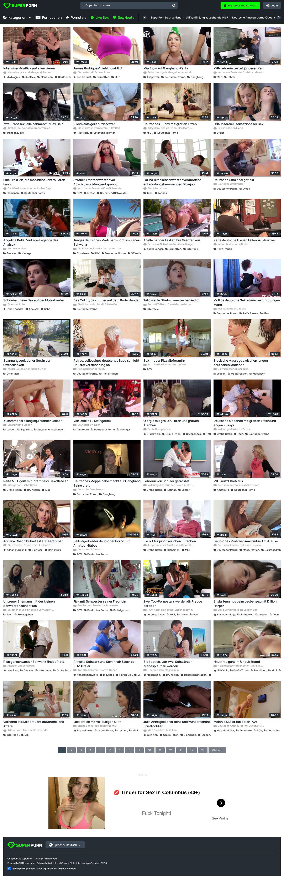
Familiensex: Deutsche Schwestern (98, 605)
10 (149, 750)
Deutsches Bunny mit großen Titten (170, 124)
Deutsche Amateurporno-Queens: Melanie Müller (240, 726)
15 (202, 750)
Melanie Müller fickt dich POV (235, 722)
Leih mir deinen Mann (230, 128)
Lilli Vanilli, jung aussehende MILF (207, 17)
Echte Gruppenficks (159, 429)
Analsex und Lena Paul (21, 665)
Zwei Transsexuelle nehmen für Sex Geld (33, 124)
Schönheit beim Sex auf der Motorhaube (33, 300)
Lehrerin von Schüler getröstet (166, 481)
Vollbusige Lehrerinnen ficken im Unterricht (170, 485)
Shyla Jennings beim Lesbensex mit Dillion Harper (245, 603)
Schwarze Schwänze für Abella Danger (170, 244)
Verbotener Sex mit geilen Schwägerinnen (30, 610)
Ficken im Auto (16, 304)
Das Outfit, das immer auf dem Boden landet (106, 300)
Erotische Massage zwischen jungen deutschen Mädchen (241, 362)
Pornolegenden (16, 248)
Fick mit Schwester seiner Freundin (99, 601)
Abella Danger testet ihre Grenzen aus (171, 240)
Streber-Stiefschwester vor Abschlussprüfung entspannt (95, 182)
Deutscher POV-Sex (89, 549)
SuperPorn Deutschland (166, 17)
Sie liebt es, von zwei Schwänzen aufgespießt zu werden (167, 663)
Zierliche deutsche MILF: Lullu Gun (98, 304)
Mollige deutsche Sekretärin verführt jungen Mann (247, 302)
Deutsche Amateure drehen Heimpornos (240, 545)
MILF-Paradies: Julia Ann (162, 730)
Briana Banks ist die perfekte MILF (97, 726)
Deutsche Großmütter (230, 184)
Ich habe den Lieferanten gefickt (166, 364)
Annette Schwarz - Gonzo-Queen (97, 670)
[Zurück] (145, 17)
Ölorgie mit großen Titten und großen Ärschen (171, 423)
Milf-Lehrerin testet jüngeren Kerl (239, 68)
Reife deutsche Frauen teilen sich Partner (245, 240)
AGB (19, 863)
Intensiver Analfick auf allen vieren (29, 68)
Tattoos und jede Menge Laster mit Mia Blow (170, 72)
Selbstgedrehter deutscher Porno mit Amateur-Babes (101, 543)
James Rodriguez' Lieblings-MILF (97, 68)
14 (191, 750)
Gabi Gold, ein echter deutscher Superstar (30, 188)
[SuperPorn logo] (20, 6)
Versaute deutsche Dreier (232, 244)
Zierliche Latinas (157, 188)
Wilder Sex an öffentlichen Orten (27, 369)
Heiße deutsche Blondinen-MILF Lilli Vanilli (240, 665)
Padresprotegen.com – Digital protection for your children (44, 868)
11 (160, 750)
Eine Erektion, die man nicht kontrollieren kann (34, 182)
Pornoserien (52, 17)
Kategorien (17, 17)
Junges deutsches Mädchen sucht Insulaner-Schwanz (107, 242)
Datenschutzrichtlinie (48, 863)
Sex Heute (126, 17)
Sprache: (65, 845)
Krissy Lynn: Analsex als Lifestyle (27, 730)
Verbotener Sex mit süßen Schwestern (100, 188)
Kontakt (11, 863)
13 (181, 750)
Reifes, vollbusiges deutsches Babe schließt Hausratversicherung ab (106, 362)
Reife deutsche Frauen (91, 369)
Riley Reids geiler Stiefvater (94, 124)
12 (170, 750)
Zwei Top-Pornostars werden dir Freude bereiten (172, 603)
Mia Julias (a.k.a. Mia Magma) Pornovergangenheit (30, 72)
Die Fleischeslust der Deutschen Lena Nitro (100, 248)
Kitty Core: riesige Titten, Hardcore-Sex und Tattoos (170, 128)
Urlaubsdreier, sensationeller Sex (238, 124)
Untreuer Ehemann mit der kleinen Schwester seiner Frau (29, 603)
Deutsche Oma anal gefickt (234, 180)
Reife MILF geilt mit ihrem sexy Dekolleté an (35, 481)
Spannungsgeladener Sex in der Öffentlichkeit (27, 362)
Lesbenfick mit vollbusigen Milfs (97, 722)
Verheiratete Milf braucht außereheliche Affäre (33, 724)
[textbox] (125, 5)
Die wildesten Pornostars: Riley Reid (98, 128)
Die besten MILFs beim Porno (94, 72)
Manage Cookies (90, 863)
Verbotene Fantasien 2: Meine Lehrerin (240, 72)
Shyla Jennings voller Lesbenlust (237, 610)
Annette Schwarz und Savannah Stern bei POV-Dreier (104, 663)
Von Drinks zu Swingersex (92, 421)
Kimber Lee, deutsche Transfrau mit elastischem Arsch (30, 128)
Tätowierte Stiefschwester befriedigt (171, 300)
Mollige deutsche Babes (231, 308)
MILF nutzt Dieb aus (228, 481)
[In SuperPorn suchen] (174, 5)
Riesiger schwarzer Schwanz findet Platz (33, 661)
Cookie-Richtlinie (70, 863)
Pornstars (78, 17)
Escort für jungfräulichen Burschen (169, 541)
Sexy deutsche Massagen (233, 369)
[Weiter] (279, 17)
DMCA (104, 863)
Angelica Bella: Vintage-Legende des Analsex (30, 242)
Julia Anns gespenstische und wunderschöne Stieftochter (177, 724)
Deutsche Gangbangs (90, 489)
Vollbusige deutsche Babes (233, 429)
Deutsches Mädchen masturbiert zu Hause (246, 541)
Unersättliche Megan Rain (163, 670)
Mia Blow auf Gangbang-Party (165, 68)
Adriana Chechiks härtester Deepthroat (33, 541)
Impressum (29, 863)
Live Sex (102, 17)
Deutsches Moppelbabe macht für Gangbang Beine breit (107, 483)
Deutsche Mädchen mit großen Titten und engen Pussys (245, 423)
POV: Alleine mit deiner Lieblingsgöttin (170, 610)
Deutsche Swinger (88, 425)
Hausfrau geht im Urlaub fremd (237, 661)
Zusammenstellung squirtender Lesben (32, 421)
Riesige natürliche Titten (22, 485)
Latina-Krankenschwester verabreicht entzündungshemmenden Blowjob (172, 182)
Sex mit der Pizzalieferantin (164, 360)
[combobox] (129, 5)
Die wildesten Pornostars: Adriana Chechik (30, 545)
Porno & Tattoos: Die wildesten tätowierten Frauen (170, 304)
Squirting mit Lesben (19, 425)
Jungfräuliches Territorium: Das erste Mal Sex (170, 545)
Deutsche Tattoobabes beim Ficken (238, 485)
